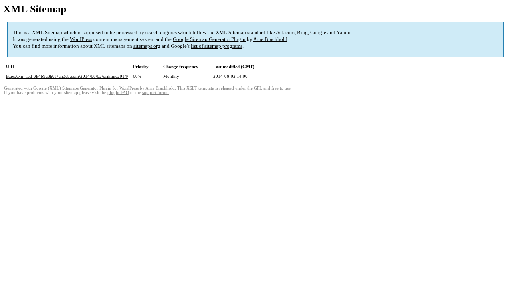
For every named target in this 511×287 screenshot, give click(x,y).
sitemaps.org (146, 46)
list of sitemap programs (216, 46)
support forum (155, 92)
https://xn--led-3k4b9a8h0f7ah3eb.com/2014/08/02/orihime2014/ (67, 76)
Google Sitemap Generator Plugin (209, 39)
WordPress (81, 39)
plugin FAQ (118, 92)
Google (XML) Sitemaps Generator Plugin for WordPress (86, 88)
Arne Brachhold (270, 39)
